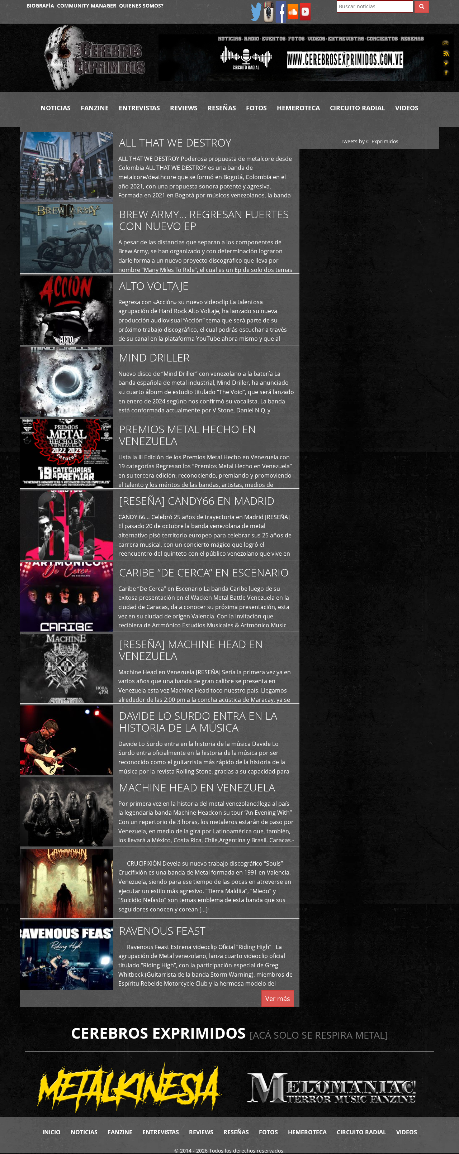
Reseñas (222, 108)
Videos (406, 108)
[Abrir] (306, 57)
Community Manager (86, 5)
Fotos (256, 108)
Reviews (184, 108)
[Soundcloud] (293, 11)
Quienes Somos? (141, 5)
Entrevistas (139, 108)
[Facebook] (280, 11)
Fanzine (95, 108)
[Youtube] (305, 11)
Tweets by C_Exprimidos (369, 141)
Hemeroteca (298, 108)
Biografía (40, 5)
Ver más (277, 998)
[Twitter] (256, 11)
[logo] (95, 58)
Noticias (56, 108)
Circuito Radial (357, 108)
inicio (51, 1132)
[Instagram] (268, 11)
